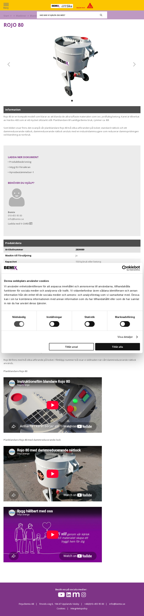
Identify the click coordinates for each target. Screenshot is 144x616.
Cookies (61, 608)
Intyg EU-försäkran (19, 167)
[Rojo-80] (72, 64)
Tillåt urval (71, 346)
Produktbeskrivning (20, 161)
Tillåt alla (117, 346)
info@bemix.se (117, 603)
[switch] (54, 324)
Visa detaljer (125, 336)
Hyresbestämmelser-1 (21, 172)
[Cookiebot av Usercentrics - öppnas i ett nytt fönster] (124, 268)
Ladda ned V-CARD (18, 223)
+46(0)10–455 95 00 (94, 603)
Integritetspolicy (79, 608)
